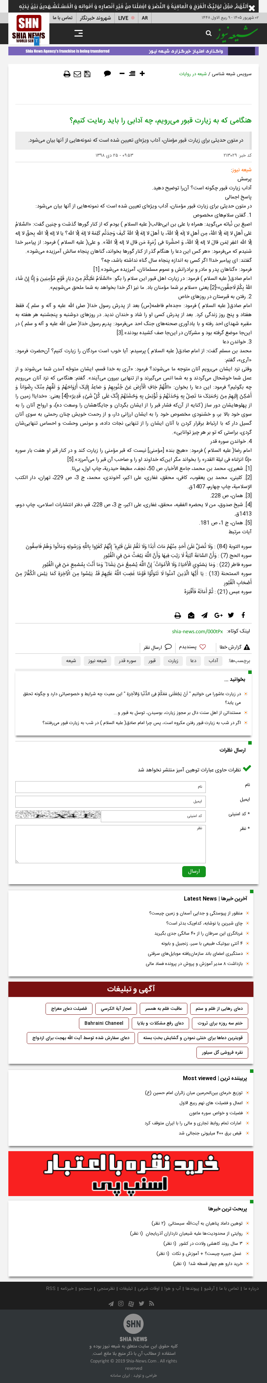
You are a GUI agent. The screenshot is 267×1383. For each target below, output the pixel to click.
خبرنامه (67, 1288)
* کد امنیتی (239, 814)
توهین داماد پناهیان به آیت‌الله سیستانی (197, 1223)
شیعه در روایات (193, 74)
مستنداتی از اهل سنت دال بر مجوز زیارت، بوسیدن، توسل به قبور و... (177, 713)
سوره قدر (127, 661)
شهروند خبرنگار (95, 18)
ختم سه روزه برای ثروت (220, 1023)
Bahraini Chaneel (103, 1023)
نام (247, 785)
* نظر (245, 829)
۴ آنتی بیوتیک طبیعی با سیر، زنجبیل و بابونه (202, 944)
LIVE (123, 18)
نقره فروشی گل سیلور (222, 1052)
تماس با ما (63, 18)
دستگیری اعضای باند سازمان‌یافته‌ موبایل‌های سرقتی (195, 954)
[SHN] (28, 28)
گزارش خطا (230, 647)
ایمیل (245, 799)
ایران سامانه (120, 1375)
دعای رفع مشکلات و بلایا (160, 1023)
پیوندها (192, 1288)
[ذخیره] (87, 74)
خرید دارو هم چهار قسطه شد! (208, 1264)
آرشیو (209, 1288)
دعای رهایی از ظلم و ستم (219, 1009)
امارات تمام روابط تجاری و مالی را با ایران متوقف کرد (194, 1123)
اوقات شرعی (149, 1288)
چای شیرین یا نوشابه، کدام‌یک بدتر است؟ (204, 923)
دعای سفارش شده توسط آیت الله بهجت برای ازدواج (80, 1038)
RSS (51, 1288)
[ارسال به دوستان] (77, 74)
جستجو (85, 1288)
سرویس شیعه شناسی (232, 74)
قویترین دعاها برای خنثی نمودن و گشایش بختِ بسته (193, 1038)
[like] (195, 648)
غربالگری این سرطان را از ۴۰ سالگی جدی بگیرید (198, 933)
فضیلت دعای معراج (69, 1009)
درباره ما (251, 1288)
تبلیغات (126, 1288)
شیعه (71, 661)
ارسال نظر (153, 648)
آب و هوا (172, 1288)
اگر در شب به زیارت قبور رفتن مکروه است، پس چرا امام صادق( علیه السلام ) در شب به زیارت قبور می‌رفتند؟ (141, 723)
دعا (193, 661)
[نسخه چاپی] (67, 74)
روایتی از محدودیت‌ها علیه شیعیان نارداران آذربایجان (186, 1233)
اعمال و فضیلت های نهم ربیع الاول (211, 1103)
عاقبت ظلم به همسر (163, 1009)
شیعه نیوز (97, 661)
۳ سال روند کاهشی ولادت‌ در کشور (203, 1244)
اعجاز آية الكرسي (116, 1009)
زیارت (173, 661)
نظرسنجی (106, 1288)
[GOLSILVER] (130, 1174)
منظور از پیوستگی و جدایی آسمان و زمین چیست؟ (196, 913)
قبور (152, 661)
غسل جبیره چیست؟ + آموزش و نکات (199, 1254)
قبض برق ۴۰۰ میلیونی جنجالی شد (211, 1133)
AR (145, 18)
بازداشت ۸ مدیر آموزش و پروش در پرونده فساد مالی (194, 964)
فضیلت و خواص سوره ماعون (216, 1113)
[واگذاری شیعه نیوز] (133, 50)
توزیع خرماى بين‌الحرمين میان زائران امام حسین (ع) (194, 1093)
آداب (213, 661)
